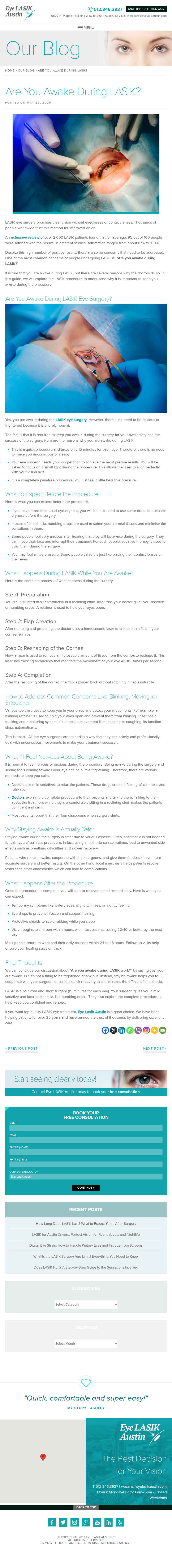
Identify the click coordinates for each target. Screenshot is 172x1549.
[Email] (162, 1030)
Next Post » (155, 1048)
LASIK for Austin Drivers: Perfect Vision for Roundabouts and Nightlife (86, 1234)
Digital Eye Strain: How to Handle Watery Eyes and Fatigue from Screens (85, 1245)
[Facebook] (105, 1030)
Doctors (19, 797)
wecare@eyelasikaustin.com (148, 16)
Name (13, 1123)
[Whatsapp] (130, 1030)
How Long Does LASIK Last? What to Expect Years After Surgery (86, 1224)
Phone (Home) (18, 1147)
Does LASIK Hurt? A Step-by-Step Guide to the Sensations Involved (86, 1267)
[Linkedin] (121, 1030)
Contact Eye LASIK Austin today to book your (86, 1091)
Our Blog (26, 70)
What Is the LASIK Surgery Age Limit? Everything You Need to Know (86, 1256)
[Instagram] (146, 1030)
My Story (77, 1408)
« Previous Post (21, 1048)
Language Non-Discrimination (91, 1543)
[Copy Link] (154, 1030)
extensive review (25, 237)
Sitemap (125, 1543)
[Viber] (138, 1030)
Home (9, 70)
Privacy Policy (52, 1543)
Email (13, 1135)
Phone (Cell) (18, 1159)
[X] (113, 1030)
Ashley (97, 1408)
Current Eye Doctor (23, 1171)
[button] (43, 1457)
